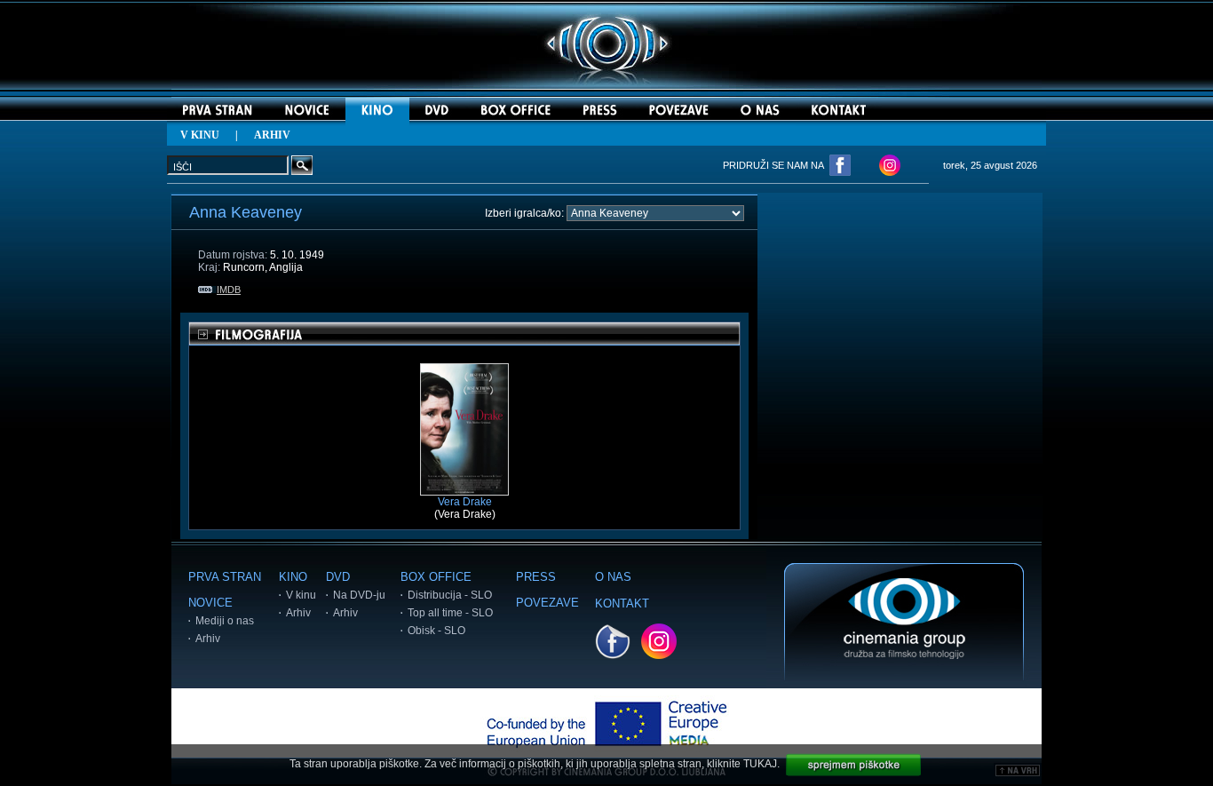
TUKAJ (760, 764)
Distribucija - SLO (450, 595)
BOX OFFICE (436, 577)
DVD (338, 577)
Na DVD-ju (359, 595)
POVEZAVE (547, 602)
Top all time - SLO (450, 613)
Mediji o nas (224, 621)
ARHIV (272, 135)
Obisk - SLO (436, 630)
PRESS (536, 577)
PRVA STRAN (224, 577)
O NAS (613, 577)
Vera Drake (465, 502)
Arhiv (207, 638)
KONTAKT (622, 603)
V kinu (301, 595)
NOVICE (210, 602)
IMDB (229, 289)
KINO (293, 577)
